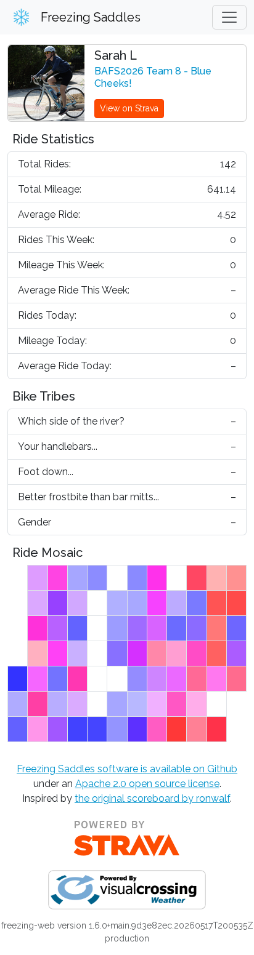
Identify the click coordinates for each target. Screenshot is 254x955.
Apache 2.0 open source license (147, 783)
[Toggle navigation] (229, 17)
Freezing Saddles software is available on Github (127, 769)
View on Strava (129, 108)
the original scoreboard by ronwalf (152, 798)
